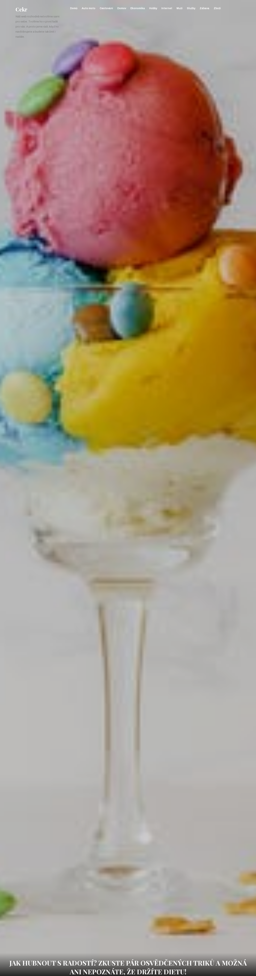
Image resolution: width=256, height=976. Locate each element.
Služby (191, 8)
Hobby (153, 8)
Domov (121, 8)
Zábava (204, 8)
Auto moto (88, 8)
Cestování (106, 8)
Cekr (21, 9)
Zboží (217, 8)
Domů (73, 8)
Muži (180, 8)
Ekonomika (137, 8)
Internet (166, 8)
